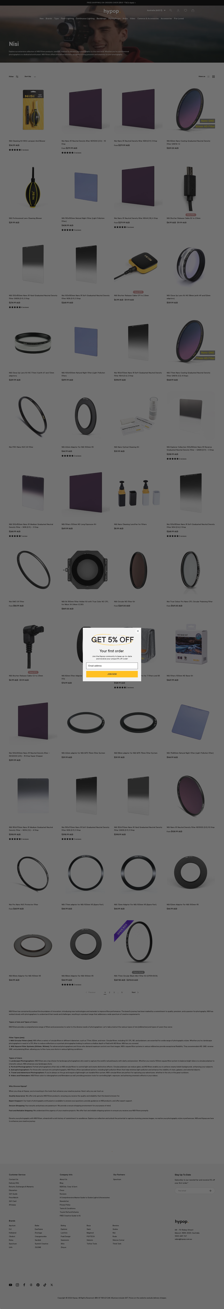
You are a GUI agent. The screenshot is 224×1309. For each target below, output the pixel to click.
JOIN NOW (112, 674)
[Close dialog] (138, 631)
